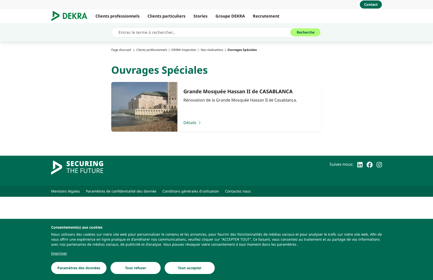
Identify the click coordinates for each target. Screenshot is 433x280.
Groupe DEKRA (230, 16)
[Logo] (71, 16)
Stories (200, 16)
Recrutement (266, 16)
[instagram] (379, 164)
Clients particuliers (166, 16)
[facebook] (370, 164)
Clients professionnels (117, 16)
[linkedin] (360, 164)
